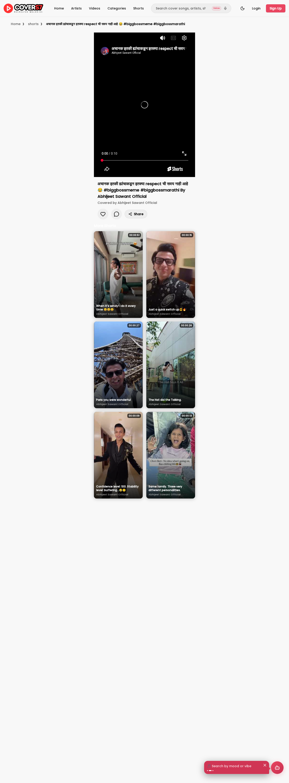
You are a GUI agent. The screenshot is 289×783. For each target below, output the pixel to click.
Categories (116, 8)
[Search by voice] (225, 8)
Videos (94, 8)
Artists (76, 8)
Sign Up (276, 8)
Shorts (138, 8)
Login (256, 8)
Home (59, 8)
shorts (33, 24)
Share (138, 214)
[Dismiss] (265, 760)
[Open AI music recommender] (277, 767)
